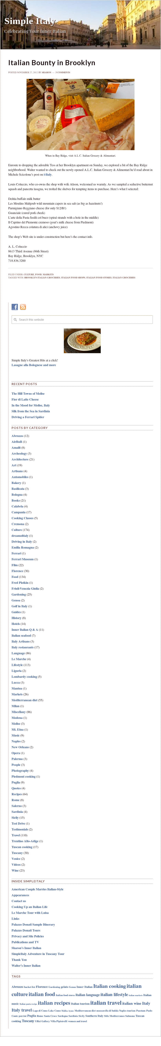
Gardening (19, 594)
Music (16, 735)
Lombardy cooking (24, 676)
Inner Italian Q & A (25, 629)
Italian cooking (109, 986)
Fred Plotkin (20, 582)
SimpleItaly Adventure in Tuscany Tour (38, 953)
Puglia (16, 782)
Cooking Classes (22, 518)
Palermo (17, 758)
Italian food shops (73, 277)
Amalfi (16, 447)
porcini (23, 1016)
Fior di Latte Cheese (25, 399)
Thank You (19, 959)
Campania (19, 512)
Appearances (20, 895)
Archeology (19, 453)
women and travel (77, 1021)
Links (15, 918)
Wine (15, 870)
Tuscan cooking (22, 847)
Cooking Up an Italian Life (30, 906)
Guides (16, 612)
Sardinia (17, 811)
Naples (16, 741)
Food (38, 274)
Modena (17, 717)
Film (15, 565)
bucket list (29, 987)
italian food (42, 994)
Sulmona (130, 1016)
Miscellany (19, 711)
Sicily (15, 817)
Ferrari (16, 553)
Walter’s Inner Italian (26, 965)
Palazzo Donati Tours (26, 930)
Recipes (17, 794)
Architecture (20, 459)
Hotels (16, 623)
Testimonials (20, 829)
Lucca (16, 682)
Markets (48, 274)
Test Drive (18, 823)
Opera (16, 753)
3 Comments (63, 72)
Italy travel (22, 1010)
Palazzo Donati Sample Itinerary (33, 924)
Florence (17, 571)
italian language (88, 994)
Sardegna (63, 1016)
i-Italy (48, 174)
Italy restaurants (23, 647)
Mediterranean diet (24, 700)
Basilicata (18, 488)
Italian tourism (80, 1003)
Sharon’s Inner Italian (26, 948)
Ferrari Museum (23, 559)
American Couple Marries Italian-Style (37, 889)
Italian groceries (124, 277)
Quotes (16, 788)
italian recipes (54, 1002)
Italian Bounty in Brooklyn (51, 62)
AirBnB (17, 441)
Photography (20, 770)
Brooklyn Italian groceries (42, 277)
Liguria (17, 670)
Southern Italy (94, 1016)
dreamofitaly (20, 535)
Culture (29, 274)
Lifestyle (17, 664)
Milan (15, 706)
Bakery (16, 482)
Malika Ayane (67, 1010)
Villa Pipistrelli (58, 1021)
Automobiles (20, 477)
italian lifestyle (114, 994)
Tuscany (17, 852)
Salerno (17, 805)
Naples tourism (127, 1010)
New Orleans (20, 747)
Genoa (16, 600)
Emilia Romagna (23, 547)
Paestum (140, 1010)
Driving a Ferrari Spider (28, 417)
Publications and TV (25, 942)
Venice (16, 858)
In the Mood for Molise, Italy (31, 405)
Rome (15, 800)
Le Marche (19, 659)
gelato (64, 987)
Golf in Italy (19, 606)
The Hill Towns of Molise (28, 393)
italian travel (106, 1002)
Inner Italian (84, 987)
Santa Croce (50, 1016)
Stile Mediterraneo (114, 1016)
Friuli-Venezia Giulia (25, 588)
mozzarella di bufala (107, 1010)
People (16, 764)
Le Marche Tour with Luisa (30, 912)
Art (14, 465)
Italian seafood (21, 635)
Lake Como (54, 1010)
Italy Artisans (21, 641)
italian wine (131, 1003)
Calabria (17, 506)
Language (18, 653)
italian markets (136, 995)
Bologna (17, 494)
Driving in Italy (22, 541)
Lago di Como (40, 1010)
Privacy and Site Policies (28, 936)
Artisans (17, 471)
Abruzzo (17, 435)
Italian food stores (99, 277)
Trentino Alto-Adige (25, 841)
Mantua (17, 688)
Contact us (19, 901)
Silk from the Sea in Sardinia (31, 411)
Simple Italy (30, 21)
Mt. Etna (18, 729)
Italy (146, 1003)
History (16, 618)
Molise (16, 723)
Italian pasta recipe (28, 1003)
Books (16, 500)
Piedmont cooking (24, 776)
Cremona (18, 524)
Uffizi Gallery (42, 1021)
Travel (16, 835)
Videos (16, 864)
